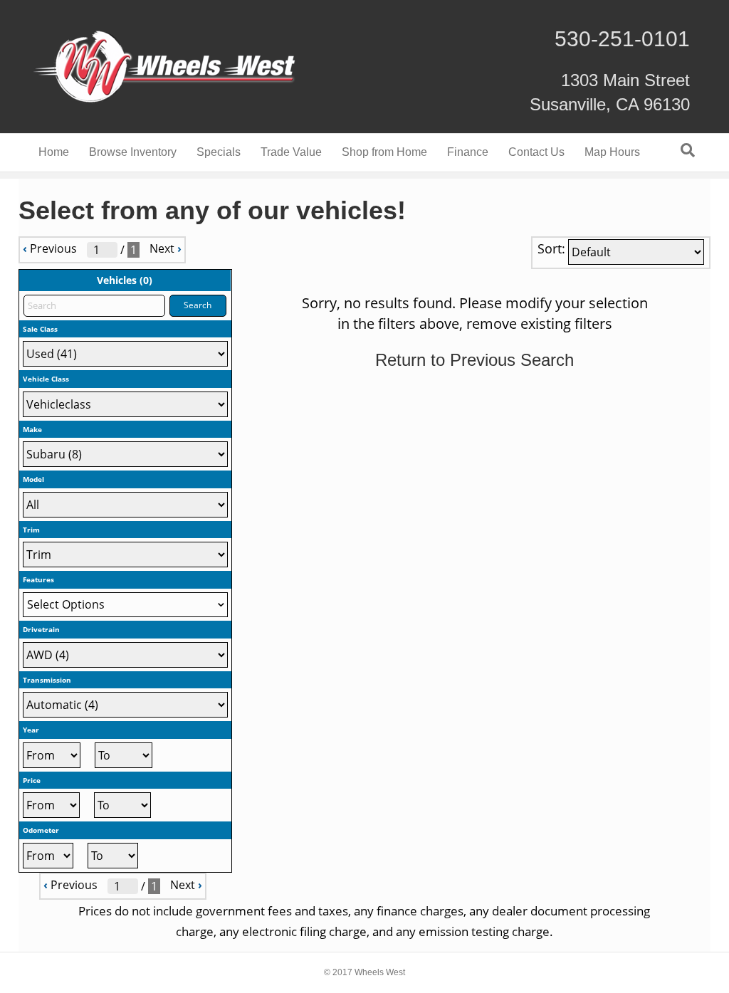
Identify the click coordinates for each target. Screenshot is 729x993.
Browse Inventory (133, 152)
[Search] (688, 150)
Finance (467, 152)
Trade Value (291, 152)
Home (53, 152)
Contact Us (536, 152)
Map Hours (612, 152)
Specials (218, 152)
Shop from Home (384, 152)
